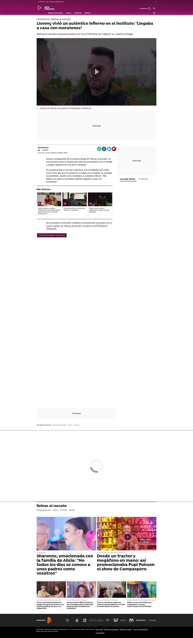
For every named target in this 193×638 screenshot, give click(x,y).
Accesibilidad (100, 633)
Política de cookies (126, 629)
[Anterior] (38, 2)
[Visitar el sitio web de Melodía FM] (131, 620)
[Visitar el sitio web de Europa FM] (123, 620)
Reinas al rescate (55, 13)
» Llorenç (76, 425)
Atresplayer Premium (44, 425)
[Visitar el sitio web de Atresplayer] (142, 620)
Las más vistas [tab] (127, 179)
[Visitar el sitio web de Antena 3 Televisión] (69, 620)
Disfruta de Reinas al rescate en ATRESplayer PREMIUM (65, 108)
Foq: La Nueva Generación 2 (55, 2)
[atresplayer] (144, 9)
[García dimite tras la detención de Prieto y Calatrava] (74, 199)
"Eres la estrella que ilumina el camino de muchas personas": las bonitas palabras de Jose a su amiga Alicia (50, 605)
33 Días (41, 2)
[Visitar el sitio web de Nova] (92, 620)
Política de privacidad (111, 629)
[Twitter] (39, 150)
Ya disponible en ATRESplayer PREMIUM (111, 553)
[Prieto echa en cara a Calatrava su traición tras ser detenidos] (100, 199)
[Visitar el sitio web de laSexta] (77, 620)
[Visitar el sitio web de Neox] (84, 620)
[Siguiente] (155, 2)
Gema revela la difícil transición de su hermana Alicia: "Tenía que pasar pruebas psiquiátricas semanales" (80, 605)
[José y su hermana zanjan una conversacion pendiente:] (111, 589)
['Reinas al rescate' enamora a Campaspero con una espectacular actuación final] (141, 589)
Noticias (77, 13)
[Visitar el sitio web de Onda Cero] (115, 620)
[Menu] (154, 13)
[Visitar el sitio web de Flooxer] (153, 620)
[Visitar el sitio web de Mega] (100, 620)
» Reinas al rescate (59, 425)
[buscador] (154, 8)
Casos (68, 13)
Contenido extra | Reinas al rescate (49, 600)
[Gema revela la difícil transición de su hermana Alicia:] (81, 589)
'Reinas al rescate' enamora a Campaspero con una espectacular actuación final (139, 604)
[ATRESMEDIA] (44, 620)
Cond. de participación (140, 629)
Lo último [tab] (143, 179)
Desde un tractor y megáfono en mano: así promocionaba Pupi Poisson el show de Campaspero (126, 562)
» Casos (69, 425)
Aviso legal (99, 629)
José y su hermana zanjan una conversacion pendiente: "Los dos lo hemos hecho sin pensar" (111, 604)
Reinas (87, 13)
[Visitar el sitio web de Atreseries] (108, 620)
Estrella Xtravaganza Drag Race (52, 235)
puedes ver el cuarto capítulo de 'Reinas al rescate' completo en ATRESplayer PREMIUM (79, 226)
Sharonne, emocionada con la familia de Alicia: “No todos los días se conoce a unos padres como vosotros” (65, 565)
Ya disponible (41, 553)
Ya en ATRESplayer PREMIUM (77, 600)
